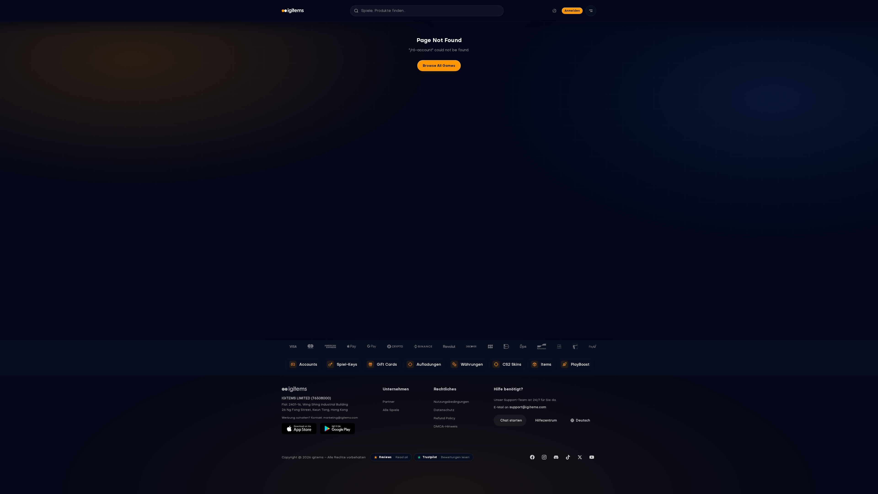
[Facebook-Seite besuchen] (532, 457)
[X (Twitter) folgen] (579, 457)
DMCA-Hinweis (446, 426)
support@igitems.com (527, 407)
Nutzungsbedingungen (451, 402)
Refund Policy (444, 418)
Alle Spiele (391, 410)
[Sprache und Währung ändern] (554, 10)
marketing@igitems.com (340, 417)
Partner (388, 402)
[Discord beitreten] (556, 457)
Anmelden (572, 11)
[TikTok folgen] (568, 457)
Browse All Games (439, 65)
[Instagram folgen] (544, 457)
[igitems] (292, 10)
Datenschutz (444, 410)
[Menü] (590, 10)
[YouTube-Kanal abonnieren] (591, 457)
